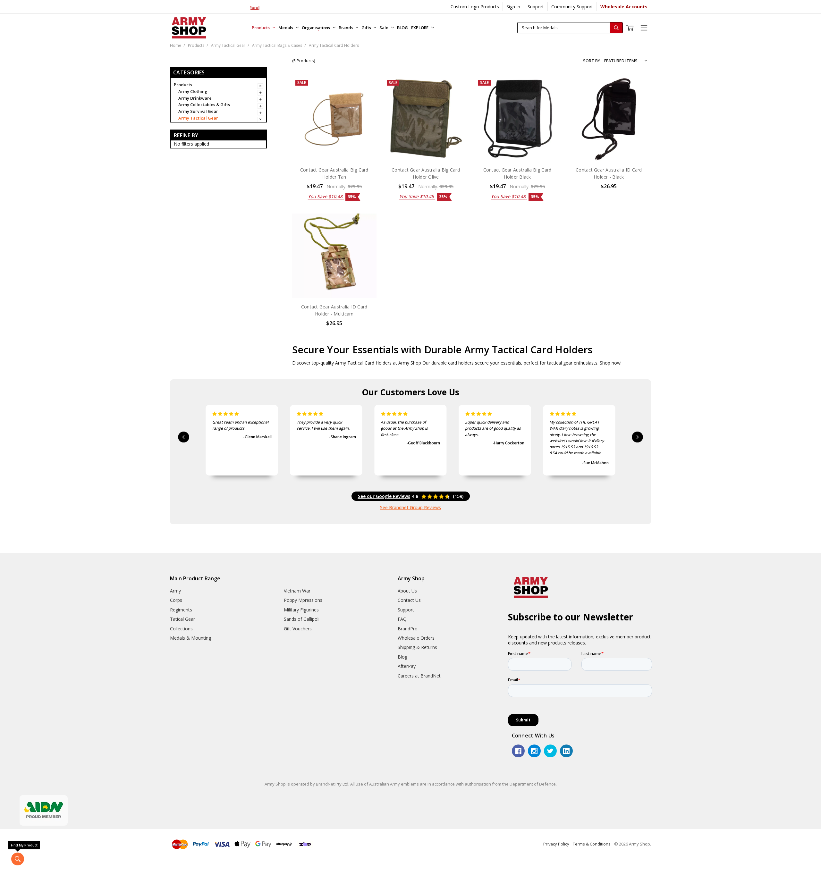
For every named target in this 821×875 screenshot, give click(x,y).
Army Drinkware (195, 98)
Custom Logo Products (475, 7)
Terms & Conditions (592, 844)
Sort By (591, 60)
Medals (286, 27)
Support (536, 7)
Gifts (366, 27)
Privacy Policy (556, 844)
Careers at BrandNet (419, 676)
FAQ (402, 619)
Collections (181, 629)
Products (261, 27)
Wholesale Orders (416, 638)
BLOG (402, 27)
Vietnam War (297, 591)
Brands (346, 27)
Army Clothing (192, 91)
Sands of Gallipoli (301, 619)
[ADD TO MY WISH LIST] (365, 108)
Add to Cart (334, 147)
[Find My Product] (17, 859)
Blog (402, 657)
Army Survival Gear (198, 111)
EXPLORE (420, 27)
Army (175, 591)
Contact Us (409, 600)
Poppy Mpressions (303, 600)
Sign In (513, 7)
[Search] (616, 27)
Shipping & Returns (417, 647)
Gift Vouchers (298, 629)
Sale (384, 27)
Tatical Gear (182, 619)
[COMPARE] (365, 98)
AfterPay (407, 666)
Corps (176, 600)
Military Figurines (301, 610)
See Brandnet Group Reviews (410, 507)
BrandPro (408, 629)
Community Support (572, 7)
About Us (407, 591)
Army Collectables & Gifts (204, 104)
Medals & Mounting (190, 638)
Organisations (316, 27)
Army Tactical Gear (198, 118)
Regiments (181, 610)
